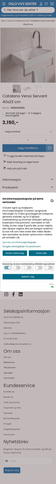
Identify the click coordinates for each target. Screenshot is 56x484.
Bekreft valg (28, 276)
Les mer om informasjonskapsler (19, 242)
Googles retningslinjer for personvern (21, 246)
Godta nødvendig (15, 253)
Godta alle (41, 253)
